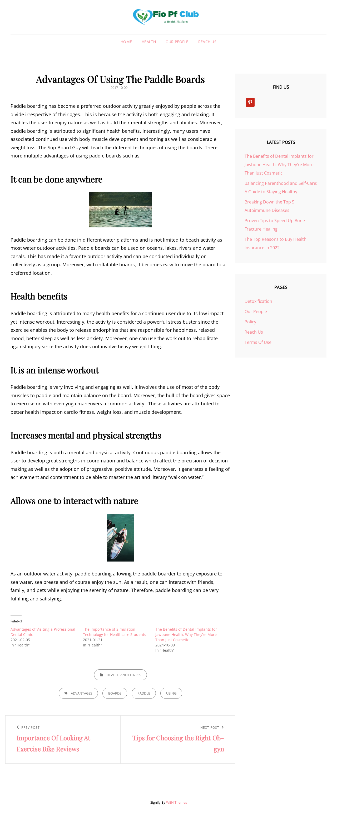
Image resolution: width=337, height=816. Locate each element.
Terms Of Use (258, 342)
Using (171, 693)
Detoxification (258, 301)
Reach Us (207, 41)
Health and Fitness (124, 674)
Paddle (143, 693)
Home (126, 41)
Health (149, 41)
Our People (177, 41)
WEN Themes (176, 802)
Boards (114, 693)
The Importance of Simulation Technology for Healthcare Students (114, 632)
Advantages (81, 693)
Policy (250, 322)
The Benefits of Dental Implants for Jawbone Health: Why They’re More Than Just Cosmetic (186, 634)
